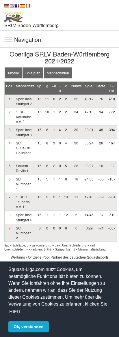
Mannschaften (58, 72)
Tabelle (13, 72)
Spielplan (32, 72)
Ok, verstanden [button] (29, 326)
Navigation (8, 39)
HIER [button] (15, 311)
